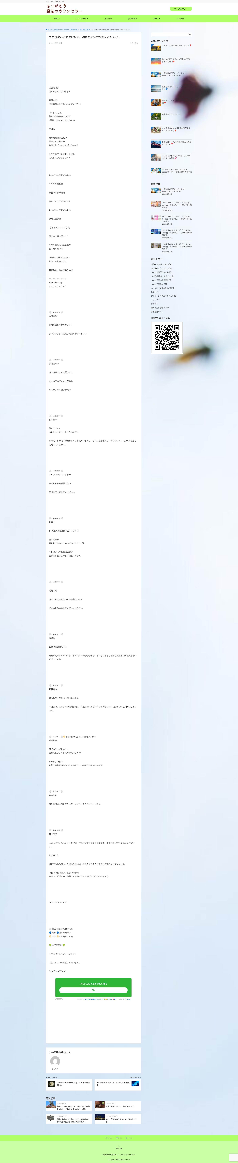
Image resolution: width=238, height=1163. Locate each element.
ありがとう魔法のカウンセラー (119, 1160)
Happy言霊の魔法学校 (161, 280)
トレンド (155, 300)
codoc (128, 999)
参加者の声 (156, 312)
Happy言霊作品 (159, 284)
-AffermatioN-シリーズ (161, 264)
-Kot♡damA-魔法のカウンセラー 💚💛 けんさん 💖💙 (100, 999)
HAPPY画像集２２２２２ (162, 276)
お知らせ (155, 292)
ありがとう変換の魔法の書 (162, 288)
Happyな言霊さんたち (161, 272)
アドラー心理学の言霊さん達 (163, 296)
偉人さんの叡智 (157, 308)
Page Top (119, 1148)
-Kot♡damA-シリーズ (161, 268)
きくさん (135, 43)
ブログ (154, 304)
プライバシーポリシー (127, 1155)
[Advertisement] (93, 61)
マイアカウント (181, 9)
